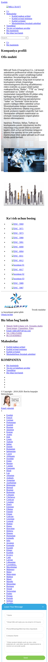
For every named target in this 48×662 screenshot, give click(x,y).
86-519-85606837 (14, 335)
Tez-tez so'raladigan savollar (18, 28)
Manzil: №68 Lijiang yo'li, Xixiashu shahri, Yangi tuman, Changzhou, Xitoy (24, 327)
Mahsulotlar (11, 14)
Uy (7, 11)
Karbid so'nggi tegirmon (22, 18)
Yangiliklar (11, 26)
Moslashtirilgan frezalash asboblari (26, 23)
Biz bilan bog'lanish (14, 33)
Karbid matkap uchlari (21, 16)
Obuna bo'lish (7, 314)
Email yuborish (7, 408)
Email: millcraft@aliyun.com (18, 331)
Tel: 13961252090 (14, 333)
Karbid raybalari (18, 21)
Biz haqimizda (12, 30)
